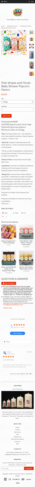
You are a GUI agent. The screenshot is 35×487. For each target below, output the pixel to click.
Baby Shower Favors (12, 26)
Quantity (4, 106)
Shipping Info (17, 437)
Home (2, 26)
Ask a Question (10, 283)
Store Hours (17, 432)
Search (18, 427)
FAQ (17, 434)
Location (17, 430)
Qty (2, 99)
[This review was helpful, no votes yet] (27, 374)
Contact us (17, 441)
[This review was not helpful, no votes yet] (30, 374)
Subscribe (29, 468)
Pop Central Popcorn (19, 474)
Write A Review (17, 333)
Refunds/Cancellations (17, 439)
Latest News (17, 385)
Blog (17, 444)
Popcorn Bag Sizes (18, 389)
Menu (5, 1)
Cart (32, 1)
